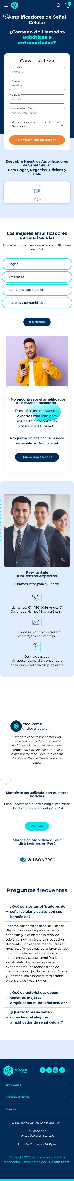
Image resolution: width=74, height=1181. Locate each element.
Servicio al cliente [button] (18, 1097)
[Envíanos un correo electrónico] (37, 622)
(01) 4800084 (37, 1131)
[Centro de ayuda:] (37, 647)
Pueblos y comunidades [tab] (26, 302)
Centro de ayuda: (37, 656)
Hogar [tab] (13, 264)
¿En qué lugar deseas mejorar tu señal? (36, 121)
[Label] (58, 5)
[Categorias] (6, 5)
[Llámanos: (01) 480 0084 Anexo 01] (37, 598)
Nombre (17, 67)
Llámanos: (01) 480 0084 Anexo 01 (37, 607)
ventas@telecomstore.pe (37, 1135)
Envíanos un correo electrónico (37, 632)
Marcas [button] (11, 1109)
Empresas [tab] (16, 277)
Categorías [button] (13, 1085)
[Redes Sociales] (43, 1070)
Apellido (17, 80)
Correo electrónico (23, 108)
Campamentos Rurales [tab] (26, 290)
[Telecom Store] (14, 5)
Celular (16, 94)
